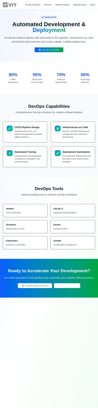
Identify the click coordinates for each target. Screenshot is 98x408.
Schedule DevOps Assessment (36, 286)
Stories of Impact (62, 5)
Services (48, 5)
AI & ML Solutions (32, 5)
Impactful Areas (79, 5)
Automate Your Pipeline (51, 50)
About (92, 5)
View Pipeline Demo (68, 286)
